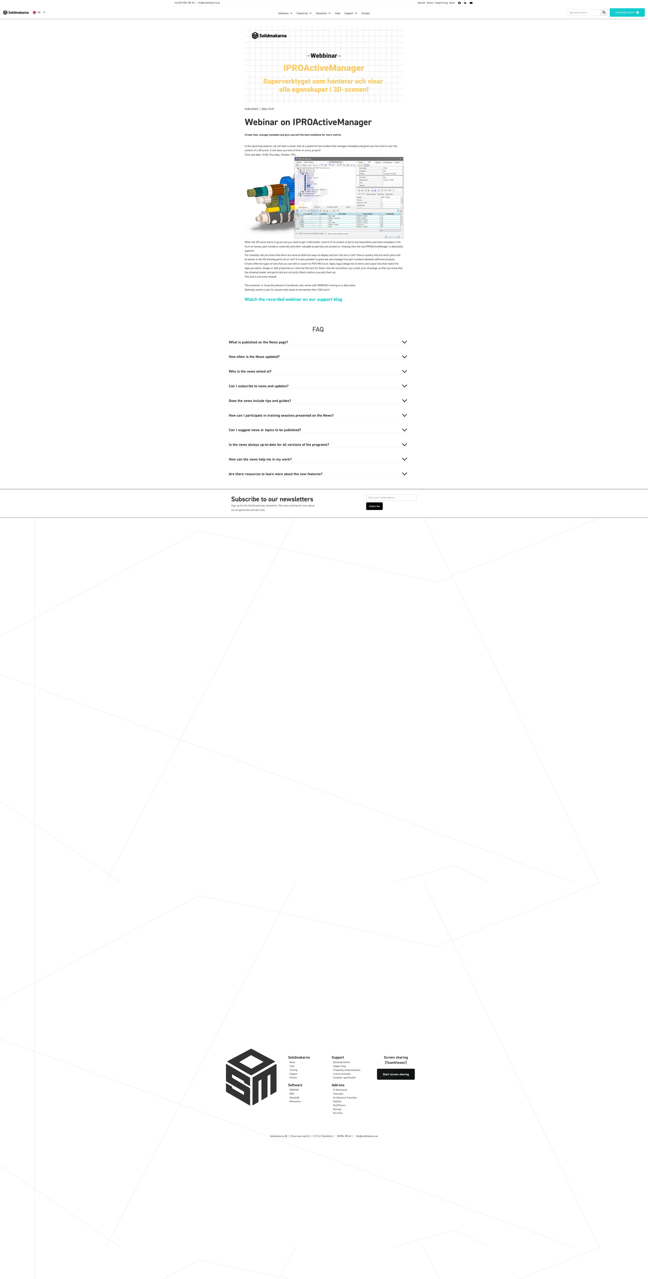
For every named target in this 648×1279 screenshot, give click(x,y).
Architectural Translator (345, 1097)
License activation (342, 1073)
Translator (338, 1093)
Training (293, 1069)
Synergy (337, 1109)
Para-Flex (338, 1112)
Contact (293, 1077)
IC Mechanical (340, 1089)
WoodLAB (294, 1097)
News (292, 1062)
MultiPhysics (339, 1105)
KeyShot (337, 1101)
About (452, 2)
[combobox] (39, 12)
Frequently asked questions (346, 1069)
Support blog (441, 2)
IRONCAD (294, 1089)
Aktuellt (421, 2)
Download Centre (341, 1062)
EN (39, 12)
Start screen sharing (396, 1074)
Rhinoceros (295, 1101)
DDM (292, 1093)
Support (293, 1073)
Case (292, 1066)
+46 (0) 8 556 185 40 (184, 2)
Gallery (430, 2)
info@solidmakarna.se (209, 2)
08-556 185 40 (344, 1136)
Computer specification (344, 1077)
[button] (285, 13)
